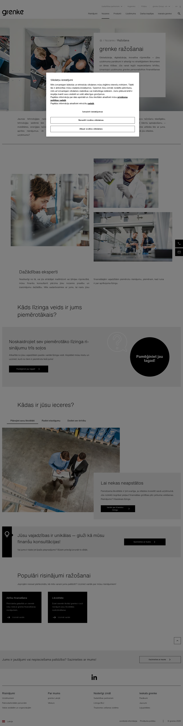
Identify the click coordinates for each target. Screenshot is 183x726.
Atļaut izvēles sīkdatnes (91, 129)
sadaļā (90, 103)
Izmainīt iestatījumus (92, 112)
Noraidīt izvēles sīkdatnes (91, 120)
